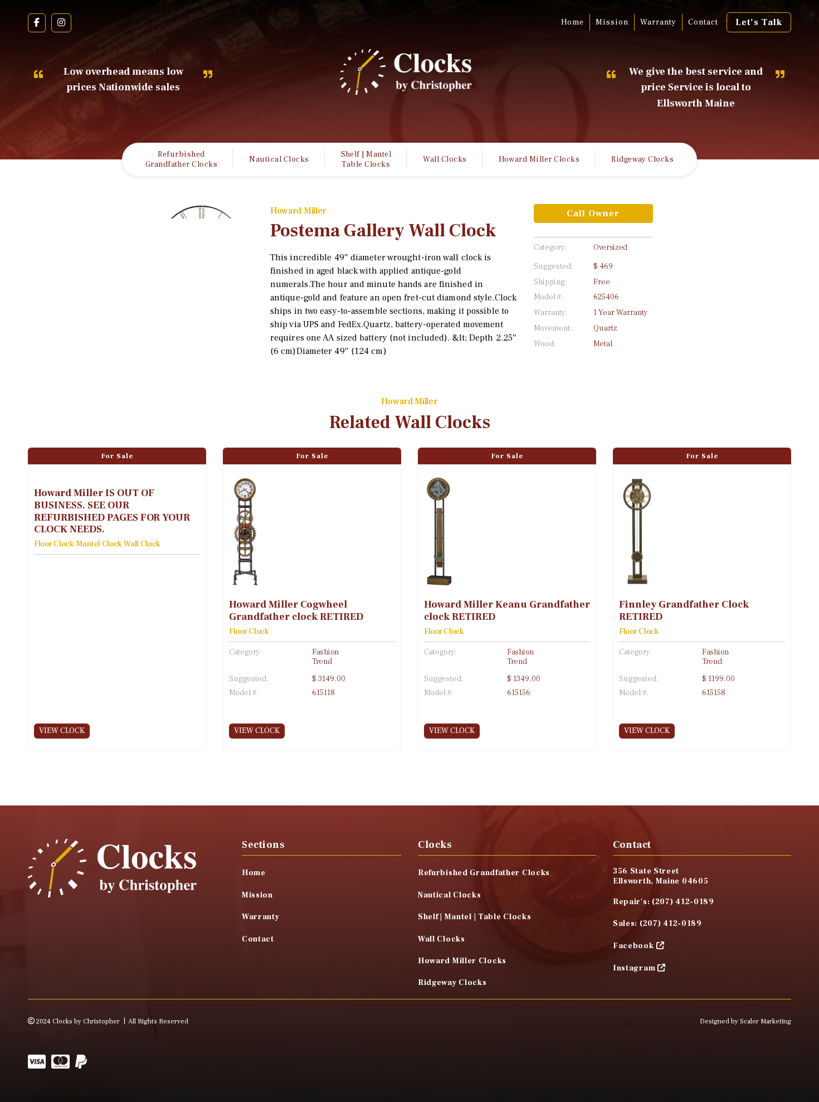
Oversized (610, 248)
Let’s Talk (758, 22)
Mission (612, 22)
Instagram (634, 968)
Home (572, 22)
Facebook (633, 946)
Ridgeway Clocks (642, 159)
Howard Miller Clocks (539, 159)
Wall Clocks (444, 159)
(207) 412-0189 (683, 902)
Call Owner (593, 213)
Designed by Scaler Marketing (745, 1021)
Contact (703, 22)
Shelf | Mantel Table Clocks (366, 159)
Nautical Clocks (279, 159)
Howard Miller (298, 210)
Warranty (658, 22)
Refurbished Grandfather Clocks (181, 159)
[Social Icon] (37, 22)
